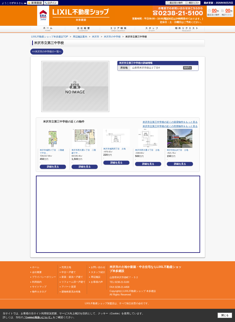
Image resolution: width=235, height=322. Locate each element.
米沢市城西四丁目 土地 (114, 149)
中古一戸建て (69, 272)
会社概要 (37, 272)
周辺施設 (95, 277)
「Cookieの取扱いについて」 (38, 317)
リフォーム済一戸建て (73, 282)
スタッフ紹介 (98, 272)
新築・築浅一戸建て (72, 277)
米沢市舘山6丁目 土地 (177, 150)
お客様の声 (97, 282)
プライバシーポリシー (44, 277)
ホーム (35, 267)
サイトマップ (39, 286)
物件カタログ (39, 291)
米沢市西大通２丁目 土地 (147, 150)
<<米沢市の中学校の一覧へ (46, 51)
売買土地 (66, 267)
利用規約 (37, 282)
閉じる (225, 315)
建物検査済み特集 (71, 291)
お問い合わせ (98, 267)
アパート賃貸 (69, 286)
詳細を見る (53, 166)
